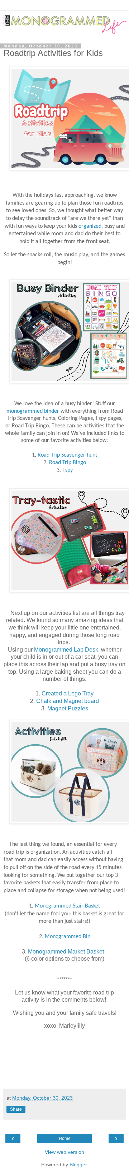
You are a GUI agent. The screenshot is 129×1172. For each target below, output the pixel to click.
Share (16, 1109)
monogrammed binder (33, 411)
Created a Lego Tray (68, 693)
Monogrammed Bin (67, 937)
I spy (67, 470)
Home (65, 1138)
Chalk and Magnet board (67, 701)
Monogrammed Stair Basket (67, 906)
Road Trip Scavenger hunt (67, 455)
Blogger (78, 1164)
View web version (64, 1152)
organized (89, 226)
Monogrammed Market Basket (65, 952)
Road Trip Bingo (67, 463)
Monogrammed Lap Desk (66, 650)
